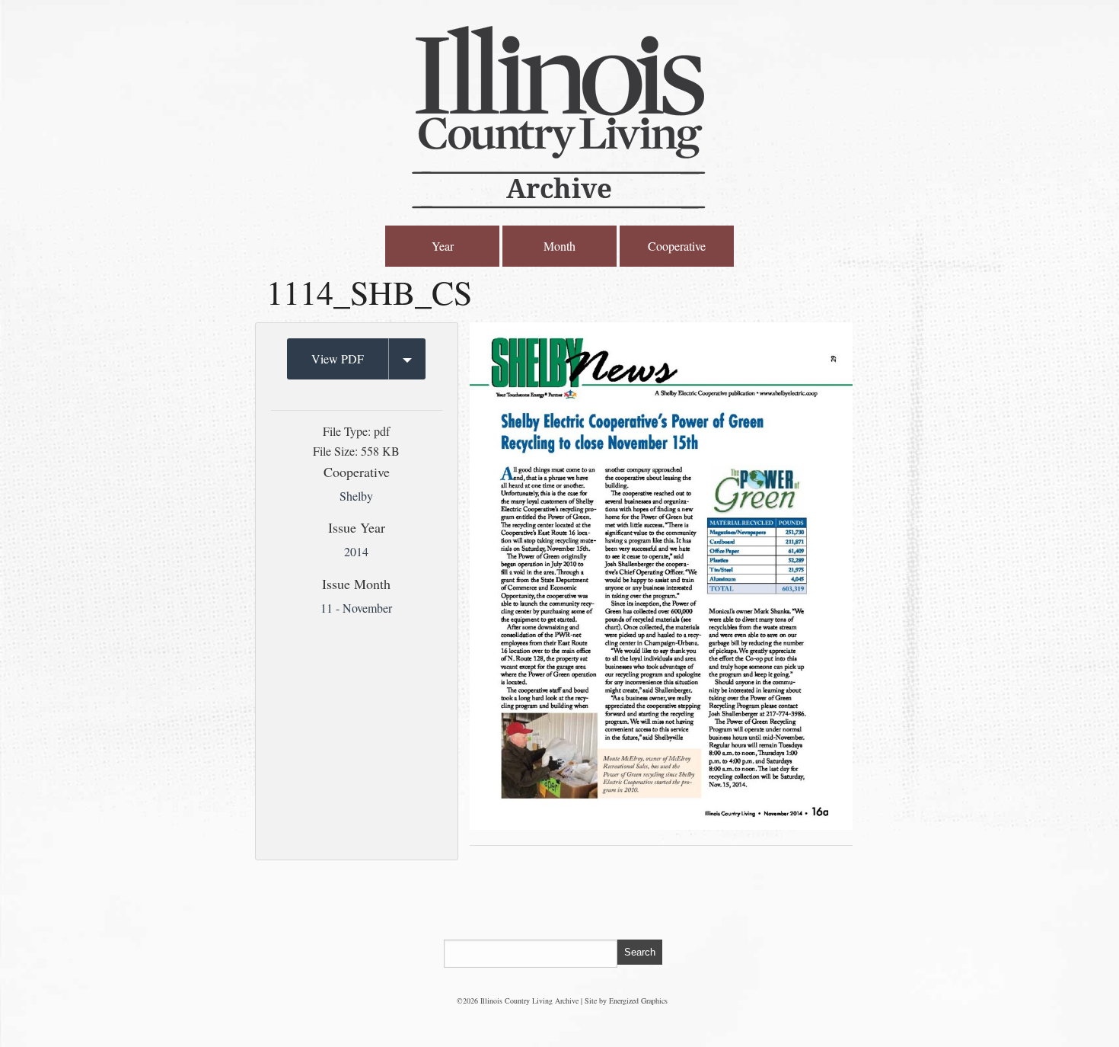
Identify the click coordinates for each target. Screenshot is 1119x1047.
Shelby (356, 496)
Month (559, 246)
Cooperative (677, 246)
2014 (356, 551)
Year (443, 246)
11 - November (356, 608)
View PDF (337, 359)
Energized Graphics (638, 1000)
